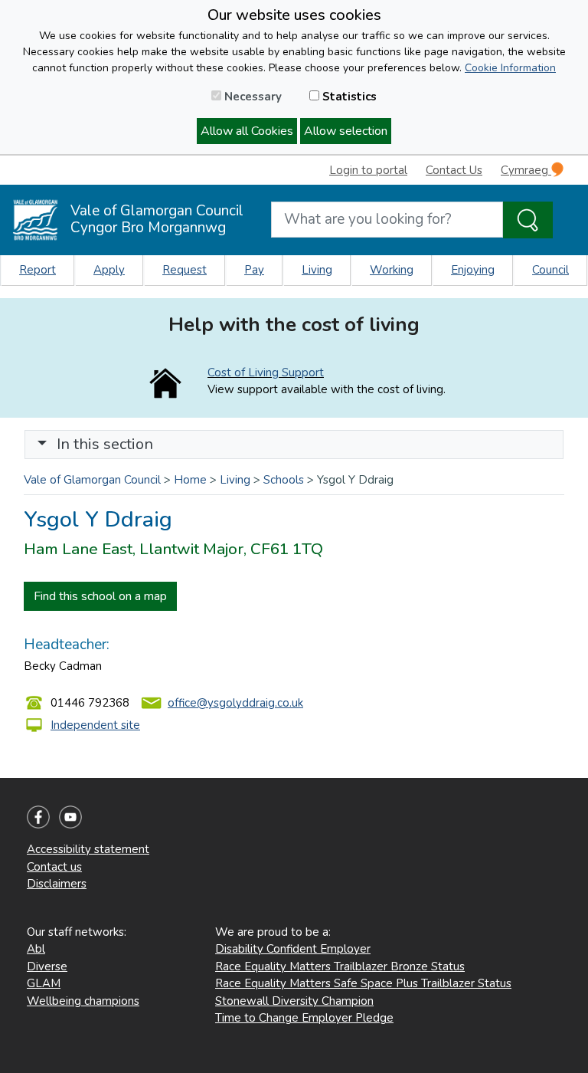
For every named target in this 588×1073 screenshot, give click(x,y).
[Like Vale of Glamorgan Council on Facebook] (38, 816)
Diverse (47, 966)
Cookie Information (510, 68)
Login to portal (368, 170)
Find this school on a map (100, 596)
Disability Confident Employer (293, 949)
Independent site (95, 725)
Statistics (348, 96)
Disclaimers (57, 883)
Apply (109, 269)
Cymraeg (526, 170)
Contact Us (454, 170)
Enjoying (473, 269)
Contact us (54, 866)
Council (550, 269)
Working (391, 269)
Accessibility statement (88, 849)
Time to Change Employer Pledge (304, 1017)
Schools (283, 479)
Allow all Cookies (247, 131)
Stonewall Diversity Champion (294, 1001)
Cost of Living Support (265, 372)
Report (37, 269)
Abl (36, 949)
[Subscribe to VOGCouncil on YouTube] (70, 816)
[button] (42, 444)
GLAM (43, 983)
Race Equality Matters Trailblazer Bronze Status (340, 966)
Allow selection (345, 131)
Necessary (251, 96)
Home (190, 479)
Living (317, 269)
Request (184, 269)
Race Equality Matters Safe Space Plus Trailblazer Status (363, 983)
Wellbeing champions (83, 1001)
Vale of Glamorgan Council (92, 479)
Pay (254, 269)
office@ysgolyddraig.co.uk (235, 702)
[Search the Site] (528, 220)
